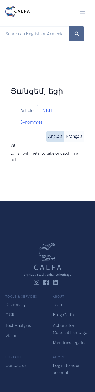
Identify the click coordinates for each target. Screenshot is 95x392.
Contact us (16, 365)
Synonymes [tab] (31, 122)
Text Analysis (18, 325)
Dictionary (15, 304)
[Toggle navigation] (82, 11)
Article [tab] (27, 110)
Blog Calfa (63, 314)
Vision (11, 335)
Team (58, 304)
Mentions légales (70, 342)
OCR (10, 314)
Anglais (55, 136)
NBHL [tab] (48, 110)
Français (74, 136)
